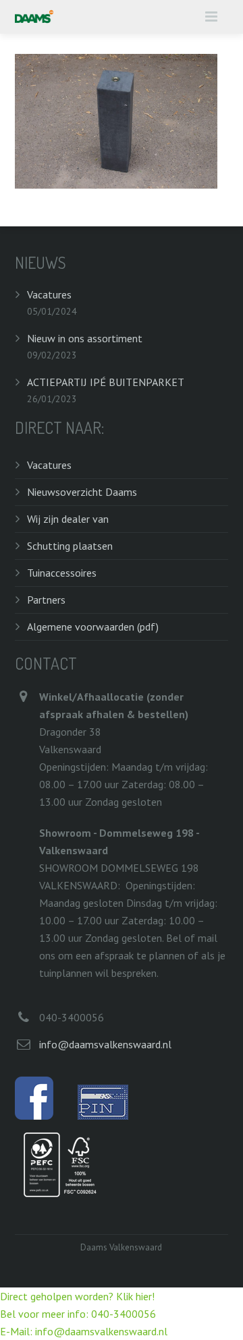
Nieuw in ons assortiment (84, 338)
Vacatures (49, 294)
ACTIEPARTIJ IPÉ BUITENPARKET (105, 382)
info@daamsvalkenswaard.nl (105, 1044)
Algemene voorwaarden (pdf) (93, 626)
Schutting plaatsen (70, 545)
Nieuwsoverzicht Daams (82, 492)
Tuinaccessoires (62, 572)
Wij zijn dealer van (68, 518)
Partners (46, 599)
